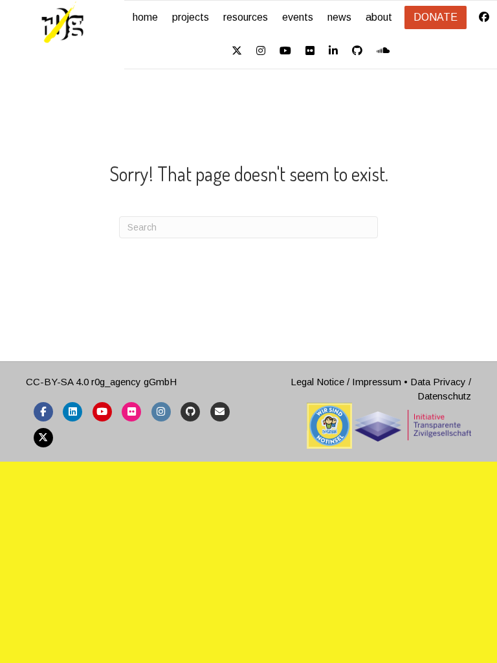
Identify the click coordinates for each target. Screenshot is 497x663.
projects (190, 17)
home (145, 17)
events (297, 17)
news (339, 17)
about (379, 17)
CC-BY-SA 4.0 (57, 381)
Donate (436, 17)
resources (245, 17)
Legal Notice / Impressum (346, 381)
